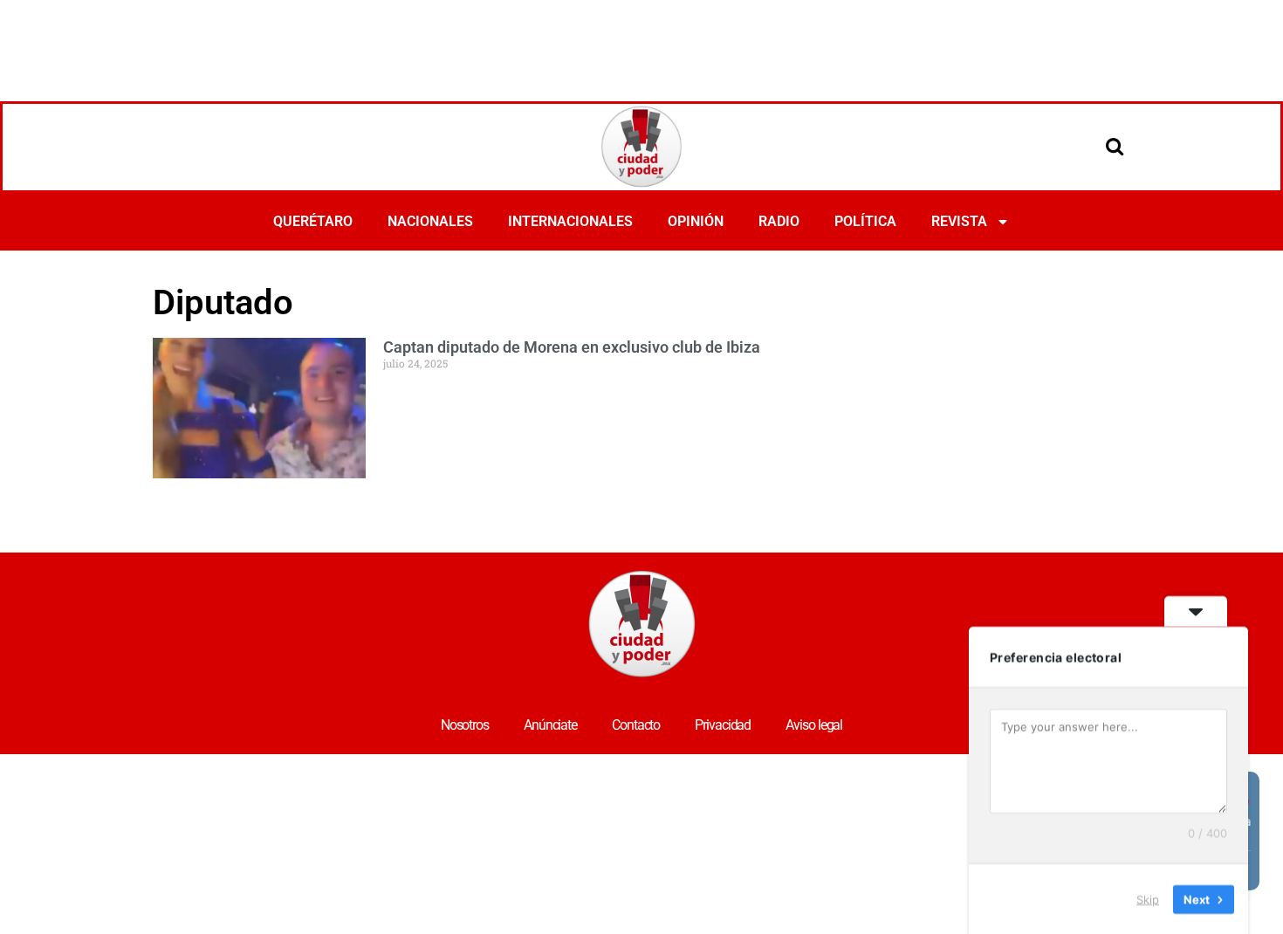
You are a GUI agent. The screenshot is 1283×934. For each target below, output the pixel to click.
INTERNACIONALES (570, 221)
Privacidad (723, 725)
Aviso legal (814, 725)
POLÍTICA (865, 221)
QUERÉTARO (313, 221)
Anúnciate (550, 725)
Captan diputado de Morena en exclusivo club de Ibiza (571, 347)
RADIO (778, 221)
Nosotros (465, 725)
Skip (1147, 898)
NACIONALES (430, 221)
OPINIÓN (696, 221)
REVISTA (959, 221)
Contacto (636, 725)
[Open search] (1114, 145)
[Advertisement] (641, 48)
